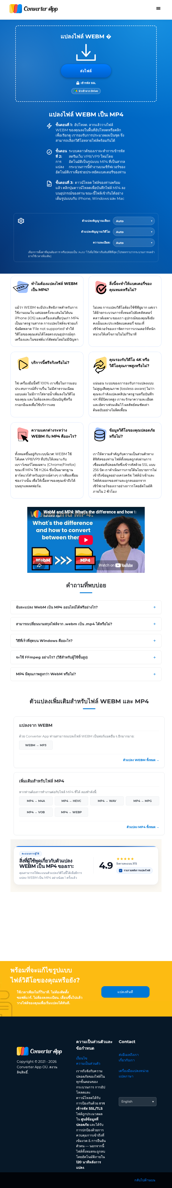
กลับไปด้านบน (144, 1180)
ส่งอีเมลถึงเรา (129, 1055)
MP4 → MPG (142, 801)
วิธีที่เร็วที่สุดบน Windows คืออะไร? (44, 641)
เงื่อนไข (81, 1058)
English (126, 1101)
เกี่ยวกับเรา (127, 1060)
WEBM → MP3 (35, 745)
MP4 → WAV (107, 801)
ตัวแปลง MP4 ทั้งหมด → (143, 827)
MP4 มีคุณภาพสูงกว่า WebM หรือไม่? (46, 674)
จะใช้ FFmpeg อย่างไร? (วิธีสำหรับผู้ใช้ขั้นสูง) (52, 657)
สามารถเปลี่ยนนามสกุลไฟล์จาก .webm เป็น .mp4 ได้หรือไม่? (64, 624)
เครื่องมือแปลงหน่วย (134, 1071)
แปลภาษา (126, 1076)
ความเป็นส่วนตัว (88, 1064)
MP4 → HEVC (71, 801)
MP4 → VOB (36, 812)
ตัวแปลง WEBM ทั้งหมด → (141, 760)
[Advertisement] (86, 927)
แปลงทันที (125, 992)
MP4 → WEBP (71, 812)
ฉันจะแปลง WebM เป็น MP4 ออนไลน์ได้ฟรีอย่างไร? (57, 607)
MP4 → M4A (36, 801)
